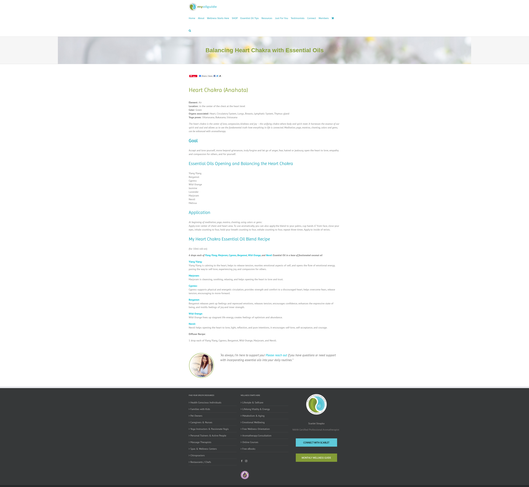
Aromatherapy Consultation (256, 435)
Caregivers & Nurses (201, 422)
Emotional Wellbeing (253, 422)
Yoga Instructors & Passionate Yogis (209, 429)
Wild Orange (254, 255)
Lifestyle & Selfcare (252, 402)
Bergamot (242, 255)
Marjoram (223, 255)
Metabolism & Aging (253, 415)
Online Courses (250, 442)
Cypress (232, 255)
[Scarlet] (201, 353)
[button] (190, 30)
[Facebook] (242, 461)
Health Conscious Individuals (205, 402)
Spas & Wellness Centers (203, 448)
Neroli (269, 255)
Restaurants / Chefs (200, 462)
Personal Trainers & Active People (208, 435)
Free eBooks (248, 448)
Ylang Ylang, (211, 255)
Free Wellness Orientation (256, 429)
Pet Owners (196, 415)
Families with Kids (200, 409)
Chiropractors (197, 455)
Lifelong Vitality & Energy (256, 409)
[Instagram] (246, 461)
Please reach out (276, 355)
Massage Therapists (200, 442)
